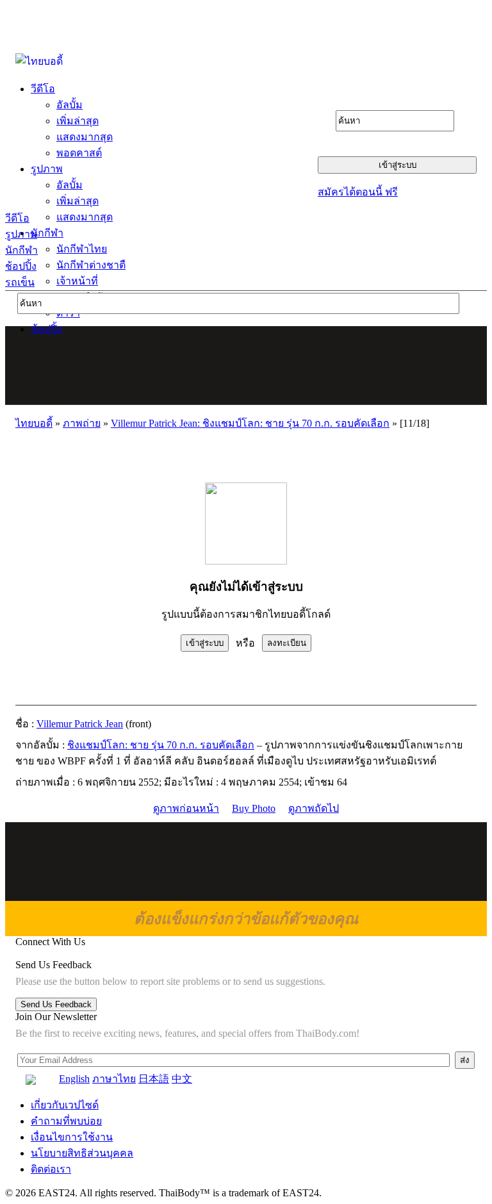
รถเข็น (20, 282)
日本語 (153, 1078)
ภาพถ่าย (82, 423)
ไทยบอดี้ (34, 423)
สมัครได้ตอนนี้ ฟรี (358, 191)
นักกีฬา (21, 250)
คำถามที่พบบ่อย (66, 1121)
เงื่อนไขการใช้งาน (72, 1137)
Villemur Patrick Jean (80, 723)
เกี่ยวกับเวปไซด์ (65, 1105)
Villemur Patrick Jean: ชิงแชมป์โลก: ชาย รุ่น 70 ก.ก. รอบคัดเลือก (250, 423)
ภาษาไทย (114, 1078)
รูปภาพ (21, 234)
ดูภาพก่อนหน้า (186, 808)
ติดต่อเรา (51, 1169)
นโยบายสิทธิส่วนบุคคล (82, 1153)
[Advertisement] (246, 365)
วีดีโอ (17, 218)
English (74, 1078)
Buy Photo (253, 808)
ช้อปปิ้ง (21, 266)
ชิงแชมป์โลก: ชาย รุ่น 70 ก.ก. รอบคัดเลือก (160, 744)
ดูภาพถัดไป (313, 808)
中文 (182, 1078)
